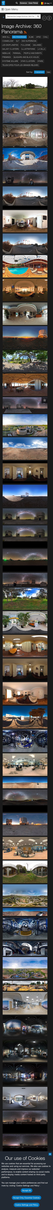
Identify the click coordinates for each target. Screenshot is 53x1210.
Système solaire (10, 61)
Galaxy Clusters (10, 49)
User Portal (33, 3)
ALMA (31, 37)
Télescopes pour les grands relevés (20, 65)
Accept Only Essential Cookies (26, 1198)
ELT (17, 41)
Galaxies (37, 45)
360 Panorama (19, 37)
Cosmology (8, 41)
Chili (45, 37)
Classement (39, 72)
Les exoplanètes (10, 45)
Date (48, 72)
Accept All (26, 1190)
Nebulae (6, 53)
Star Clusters (28, 61)
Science (23, 3)
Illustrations (28, 49)
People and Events (33, 53)
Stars (40, 61)
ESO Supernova (29, 41)
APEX (38, 37)
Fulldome (25, 45)
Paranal (17, 53)
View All (6, 37)
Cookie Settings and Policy (26, 1205)
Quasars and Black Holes (26, 57)
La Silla (41, 49)
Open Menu (11, 9)
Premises (6, 57)
